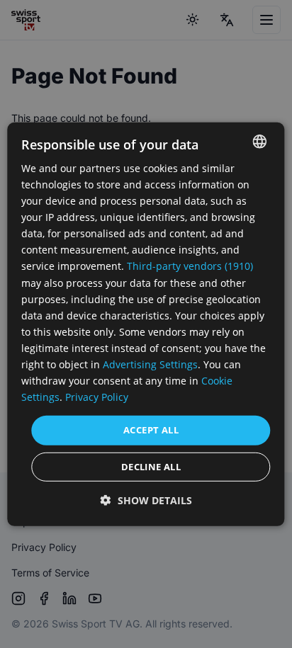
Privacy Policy (96, 397)
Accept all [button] (151, 430)
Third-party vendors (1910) (190, 266)
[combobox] (260, 141)
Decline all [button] (151, 466)
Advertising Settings (150, 364)
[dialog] (145, 323)
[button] (146, 500)
